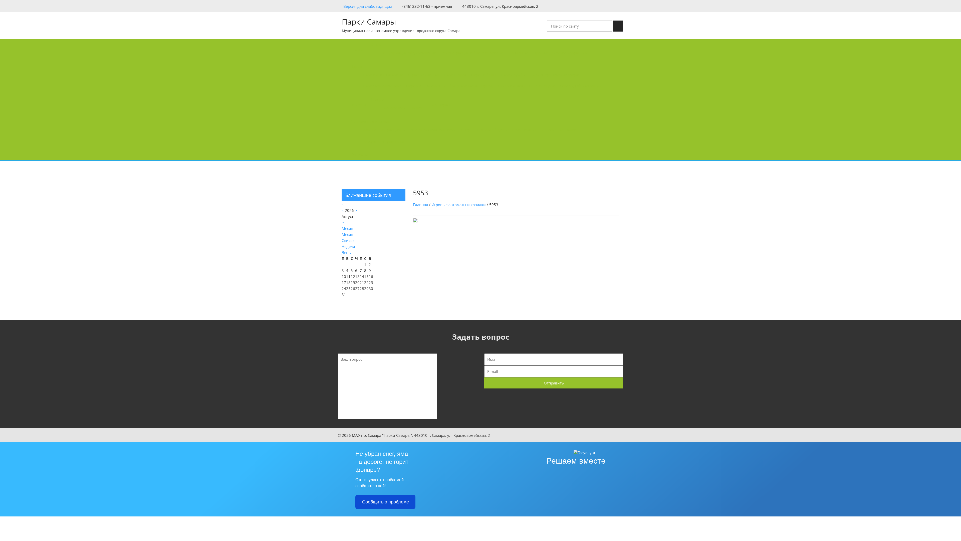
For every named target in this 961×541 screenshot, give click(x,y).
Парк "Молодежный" (382, 85)
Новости (358, 104)
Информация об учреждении (409, 52)
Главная (357, 49)
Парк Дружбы (513, 74)
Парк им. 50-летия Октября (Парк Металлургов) (449, 85)
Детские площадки (559, 129)
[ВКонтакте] (613, 5)
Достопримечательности (433, 129)
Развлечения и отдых (370, 121)
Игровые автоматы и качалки (458, 204)
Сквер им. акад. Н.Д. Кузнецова (526, 85)
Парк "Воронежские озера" (555, 74)
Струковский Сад (423, 74)
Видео (416, 107)
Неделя (348, 246)
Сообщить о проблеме (385, 501)
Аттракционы (393, 129)
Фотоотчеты (394, 107)
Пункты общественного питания (507, 129)
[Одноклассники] (621, 5)
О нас (375, 44)
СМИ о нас (518, 52)
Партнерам (440, 104)
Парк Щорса (455, 74)
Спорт (466, 129)
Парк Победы (483, 74)
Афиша (369, 129)
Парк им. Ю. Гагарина (383, 74)
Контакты (359, 154)
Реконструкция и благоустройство (472, 52)
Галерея (378, 99)
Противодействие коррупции (560, 52)
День (346, 252)
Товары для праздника (383, 141)
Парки (356, 66)
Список (348, 240)
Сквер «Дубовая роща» (580, 85)
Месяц (347, 234)
